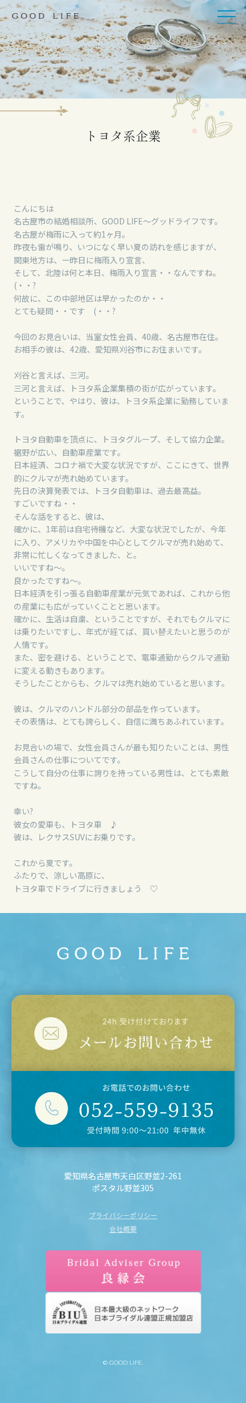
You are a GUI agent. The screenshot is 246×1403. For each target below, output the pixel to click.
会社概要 (123, 1229)
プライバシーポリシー (123, 1215)
